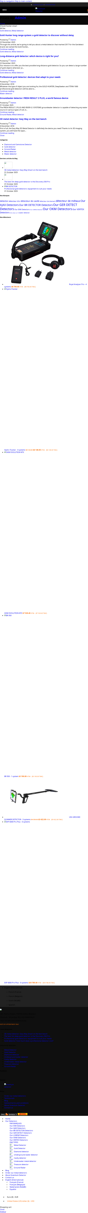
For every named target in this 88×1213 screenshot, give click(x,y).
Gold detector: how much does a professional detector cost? (28, 1041)
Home (2, 23)
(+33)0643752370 (38, 5)
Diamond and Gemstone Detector (18, 144)
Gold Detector (10, 1052)
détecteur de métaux (68, 201)
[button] (46, 988)
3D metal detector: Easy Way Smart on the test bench (25, 170)
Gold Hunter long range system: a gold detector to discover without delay (37, 35)
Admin (20, 17)
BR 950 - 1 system (11, 776)
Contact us (8, 1108)
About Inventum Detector (14, 1105)
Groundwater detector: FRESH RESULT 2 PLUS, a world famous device (34, 98)
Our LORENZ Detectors (36, 209)
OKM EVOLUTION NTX (13, 613)
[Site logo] (44, 11)
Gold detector (5, 30)
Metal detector (18, 30)
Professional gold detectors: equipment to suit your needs (28, 189)
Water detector (6, 93)
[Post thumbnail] (8, 167)
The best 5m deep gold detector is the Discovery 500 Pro (27, 181)
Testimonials (9, 1098)
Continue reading (7, 49)
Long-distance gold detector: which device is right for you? (29, 56)
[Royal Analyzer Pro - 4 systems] (36, 284)
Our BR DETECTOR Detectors (36, 205)
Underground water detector (16, 1057)
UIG (11, 213)
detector (4, 201)
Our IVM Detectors (22, 209)
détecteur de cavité (30, 201)
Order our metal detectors (15, 1096)
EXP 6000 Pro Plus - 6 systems (16, 982)
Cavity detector (10, 1059)
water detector (24, 213)
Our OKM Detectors (57, 209)
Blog (6, 1100)
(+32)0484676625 (50, 5)
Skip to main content (23, 1)
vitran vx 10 (15, 213)
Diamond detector (11, 1054)
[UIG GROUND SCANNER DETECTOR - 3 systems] (36, 817)
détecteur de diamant (47, 201)
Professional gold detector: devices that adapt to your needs (30, 77)
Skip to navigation (7, 1)
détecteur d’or (14, 201)
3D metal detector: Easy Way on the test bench (23, 119)
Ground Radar (5, 114)
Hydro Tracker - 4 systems (15, 450)
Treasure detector (11, 1064)
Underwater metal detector (15, 1062)
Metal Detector (10, 1050)
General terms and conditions (16, 1103)
